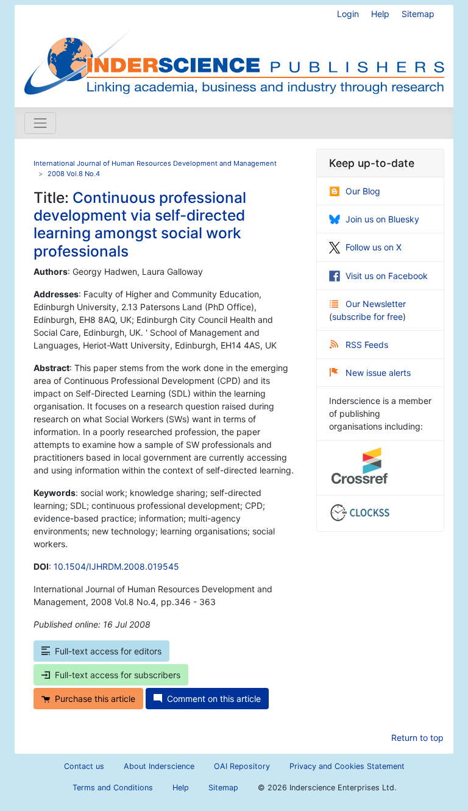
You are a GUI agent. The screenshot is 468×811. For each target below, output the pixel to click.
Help (380, 14)
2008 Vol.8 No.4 (74, 173)
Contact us (84, 766)
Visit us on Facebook (387, 276)
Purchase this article (95, 698)
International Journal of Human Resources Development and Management (155, 163)
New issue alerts (378, 372)
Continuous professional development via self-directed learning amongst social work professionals (140, 224)
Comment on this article (214, 698)
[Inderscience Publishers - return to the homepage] (234, 51)
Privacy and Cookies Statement (347, 766)
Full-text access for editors (108, 651)
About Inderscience (159, 766)
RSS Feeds (367, 344)
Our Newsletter (376, 304)
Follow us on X (374, 247)
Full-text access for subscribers (117, 675)
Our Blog (363, 191)
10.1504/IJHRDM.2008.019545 (116, 566)
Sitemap (418, 14)
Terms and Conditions (113, 787)
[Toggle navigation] (40, 123)
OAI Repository (242, 766)
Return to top (417, 737)
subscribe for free (367, 316)
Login (348, 14)
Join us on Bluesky (382, 219)
